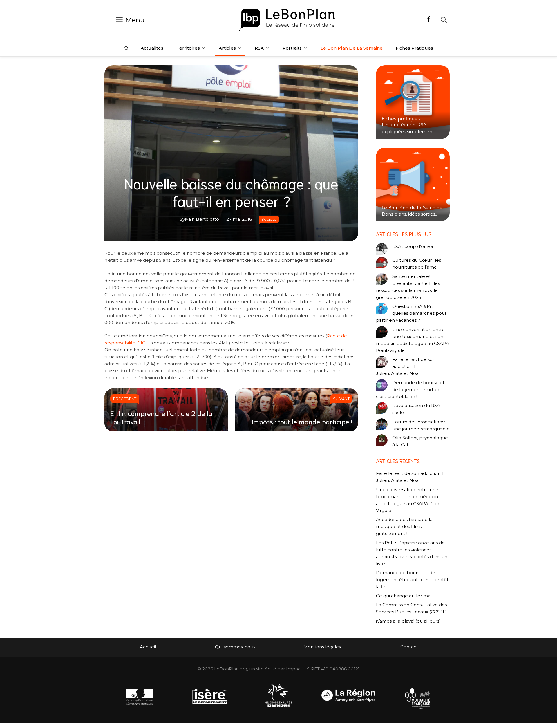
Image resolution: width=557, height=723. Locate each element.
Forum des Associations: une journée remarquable (421, 425)
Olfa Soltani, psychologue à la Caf (420, 441)
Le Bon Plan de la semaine (352, 48)
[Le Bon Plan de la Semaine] (413, 184)
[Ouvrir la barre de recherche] (444, 20)
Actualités (152, 48)
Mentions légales (322, 647)
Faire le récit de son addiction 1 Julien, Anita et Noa (405, 366)
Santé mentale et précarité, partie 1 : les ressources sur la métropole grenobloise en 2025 (408, 287)
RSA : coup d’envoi (412, 246)
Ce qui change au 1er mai (403, 596)
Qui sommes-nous (235, 647)
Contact (409, 647)
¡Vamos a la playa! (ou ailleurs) (408, 621)
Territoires (188, 48)
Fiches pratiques (414, 48)
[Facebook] (429, 20)
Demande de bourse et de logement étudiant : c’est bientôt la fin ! (410, 389)
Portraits (292, 48)
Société (268, 219)
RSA (259, 48)
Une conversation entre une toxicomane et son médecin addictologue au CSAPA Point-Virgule (412, 340)
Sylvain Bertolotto (199, 219)
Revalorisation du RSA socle (416, 409)
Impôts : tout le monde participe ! (302, 421)
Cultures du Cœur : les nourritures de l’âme (416, 263)
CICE (143, 343)
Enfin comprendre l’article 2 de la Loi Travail (161, 417)
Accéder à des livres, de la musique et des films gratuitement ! (404, 526)
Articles (227, 48)
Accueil (125, 48)
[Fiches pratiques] (413, 102)
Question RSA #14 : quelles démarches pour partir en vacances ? (411, 313)
